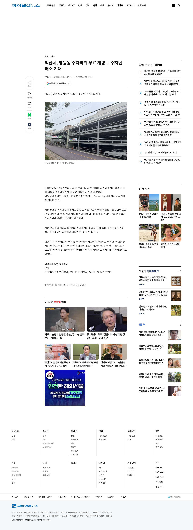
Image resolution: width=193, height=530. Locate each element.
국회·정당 (159, 439)
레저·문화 (103, 483)
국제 (102, 5)
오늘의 (149, 271)
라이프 (120, 5)
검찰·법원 (15, 471)
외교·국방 (159, 447)
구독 (29, 119)
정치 (88, 5)
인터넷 (73, 447)
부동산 (62, 5)
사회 (95, 5)
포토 (157, 462)
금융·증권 (51, 5)
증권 (13, 439)
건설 (44, 439)
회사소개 (15, 497)
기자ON (159, 482)
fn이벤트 (159, 477)
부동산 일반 (47, 447)
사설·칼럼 (131, 436)
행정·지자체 (16, 475)
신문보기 (159, 486)
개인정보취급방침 (45, 497)
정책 (44, 436)
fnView (159, 467)
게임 (72, 443)
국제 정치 (46, 471)
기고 (129, 439)
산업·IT (71, 5)
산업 (72, 436)
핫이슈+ (130, 475)
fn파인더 (130, 467)
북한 (157, 443)
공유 (29, 86)
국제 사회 (46, 475)
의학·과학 (74, 455)
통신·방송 (74, 439)
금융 (13, 436)
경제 (80, 5)
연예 (101, 467)
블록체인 (74, 451)
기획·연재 (142, 5)
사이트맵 (123, 497)
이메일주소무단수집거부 (80, 497)
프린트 (29, 107)
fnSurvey (160, 472)
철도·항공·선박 (48, 443)
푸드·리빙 (103, 479)
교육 (13, 479)
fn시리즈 (130, 471)
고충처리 (111, 497)
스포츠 (101, 475)
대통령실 (159, 436)
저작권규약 (62, 497)
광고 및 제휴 (28, 497)
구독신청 (98, 497)
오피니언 (130, 5)
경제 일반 (103, 436)
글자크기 (29, 98)
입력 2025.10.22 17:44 (63, 77)
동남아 (111, 5)
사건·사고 (15, 467)
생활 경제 (103, 439)
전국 (53, 56)
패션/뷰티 (103, 471)
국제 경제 (46, 467)
